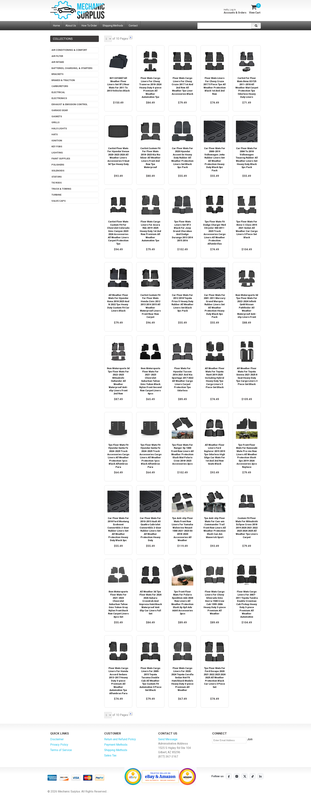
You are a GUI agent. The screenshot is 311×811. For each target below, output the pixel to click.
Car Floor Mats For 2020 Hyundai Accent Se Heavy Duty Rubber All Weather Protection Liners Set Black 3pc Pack (182, 158)
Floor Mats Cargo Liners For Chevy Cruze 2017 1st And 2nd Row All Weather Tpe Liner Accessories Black (182, 86)
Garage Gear (59, 110)
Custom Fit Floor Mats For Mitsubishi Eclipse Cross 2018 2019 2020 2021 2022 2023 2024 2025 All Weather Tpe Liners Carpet (247, 527)
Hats (54, 134)
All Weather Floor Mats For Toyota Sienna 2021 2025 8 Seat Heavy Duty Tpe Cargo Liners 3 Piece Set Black (246, 376)
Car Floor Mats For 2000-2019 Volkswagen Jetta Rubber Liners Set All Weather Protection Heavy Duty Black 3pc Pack (214, 159)
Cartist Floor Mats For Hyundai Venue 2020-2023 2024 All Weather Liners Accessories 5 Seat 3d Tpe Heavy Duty (118, 156)
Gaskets (56, 116)
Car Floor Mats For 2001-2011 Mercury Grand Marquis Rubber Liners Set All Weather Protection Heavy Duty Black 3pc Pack (214, 306)
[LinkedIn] (260, 776)
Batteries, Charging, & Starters (71, 68)
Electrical (58, 92)
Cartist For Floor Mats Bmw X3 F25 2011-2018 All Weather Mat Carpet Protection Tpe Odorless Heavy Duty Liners (246, 87)
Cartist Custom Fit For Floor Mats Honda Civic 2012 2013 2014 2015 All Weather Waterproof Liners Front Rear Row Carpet (150, 306)
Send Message (167, 739)
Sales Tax (110, 755)
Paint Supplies (60, 158)
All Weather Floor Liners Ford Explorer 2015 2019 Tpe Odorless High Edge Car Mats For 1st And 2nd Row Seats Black (214, 454)
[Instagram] (237, 776)
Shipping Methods (115, 750)
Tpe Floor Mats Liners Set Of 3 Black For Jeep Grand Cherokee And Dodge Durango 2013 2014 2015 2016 (182, 231)
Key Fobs (56, 146)
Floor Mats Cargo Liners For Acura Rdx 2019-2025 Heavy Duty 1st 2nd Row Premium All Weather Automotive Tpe (150, 231)
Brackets (57, 74)
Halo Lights (59, 128)
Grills (55, 122)
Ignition (56, 140)
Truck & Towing (61, 188)
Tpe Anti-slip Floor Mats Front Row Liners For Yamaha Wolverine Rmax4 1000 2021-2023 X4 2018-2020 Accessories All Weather (182, 529)
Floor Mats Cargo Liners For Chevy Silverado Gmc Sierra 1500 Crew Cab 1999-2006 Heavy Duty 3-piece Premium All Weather (215, 602)
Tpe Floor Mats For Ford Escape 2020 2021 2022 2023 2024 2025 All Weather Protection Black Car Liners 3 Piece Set (215, 677)
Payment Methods (115, 744)
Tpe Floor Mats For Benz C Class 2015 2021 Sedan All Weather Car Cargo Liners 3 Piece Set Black (247, 229)
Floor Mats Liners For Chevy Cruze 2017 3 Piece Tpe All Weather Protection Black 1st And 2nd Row (214, 86)
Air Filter (57, 56)
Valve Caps (58, 201)
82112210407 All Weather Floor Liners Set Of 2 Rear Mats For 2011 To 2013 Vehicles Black (118, 84)
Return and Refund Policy (120, 739)
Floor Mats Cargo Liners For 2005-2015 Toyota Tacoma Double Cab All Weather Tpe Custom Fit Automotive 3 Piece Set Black (150, 679)
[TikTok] (252, 776)
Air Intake (57, 62)
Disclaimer (57, 739)
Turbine (56, 194)
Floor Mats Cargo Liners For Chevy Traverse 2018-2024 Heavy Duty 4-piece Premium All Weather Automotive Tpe (150, 87)
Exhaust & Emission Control (69, 104)
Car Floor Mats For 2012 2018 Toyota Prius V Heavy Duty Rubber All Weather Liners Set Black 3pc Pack (182, 303)
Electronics (59, 98)
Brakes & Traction (63, 80)
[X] (245, 776)
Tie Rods (56, 182)
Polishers (57, 164)
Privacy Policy (59, 744)
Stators (56, 176)
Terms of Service (61, 750)
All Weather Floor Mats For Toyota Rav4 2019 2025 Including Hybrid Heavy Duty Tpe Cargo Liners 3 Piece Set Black (214, 378)
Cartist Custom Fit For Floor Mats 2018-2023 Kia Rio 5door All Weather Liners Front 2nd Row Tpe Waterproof (150, 158)
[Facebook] (229, 776)
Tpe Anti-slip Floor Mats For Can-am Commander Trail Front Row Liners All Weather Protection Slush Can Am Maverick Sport (214, 527)
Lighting (57, 152)
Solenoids (57, 170)
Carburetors (59, 86)
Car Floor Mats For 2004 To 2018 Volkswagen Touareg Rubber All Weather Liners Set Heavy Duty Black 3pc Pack (247, 158)
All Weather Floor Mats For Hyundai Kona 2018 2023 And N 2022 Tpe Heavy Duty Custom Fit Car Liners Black (118, 303)
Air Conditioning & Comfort (69, 50)
